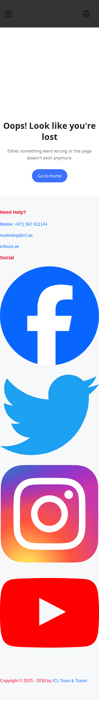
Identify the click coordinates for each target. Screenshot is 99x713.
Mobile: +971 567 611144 (23, 224)
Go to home (50, 176)
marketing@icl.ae (16, 235)
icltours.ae (9, 246)
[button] (86, 13)
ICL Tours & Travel (70, 680)
